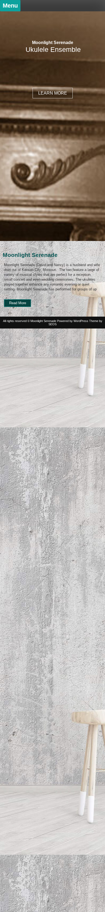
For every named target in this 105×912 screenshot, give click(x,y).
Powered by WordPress (72, 321)
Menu (10, 5)
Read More (20, 304)
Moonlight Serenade (52, 42)
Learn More (52, 93)
